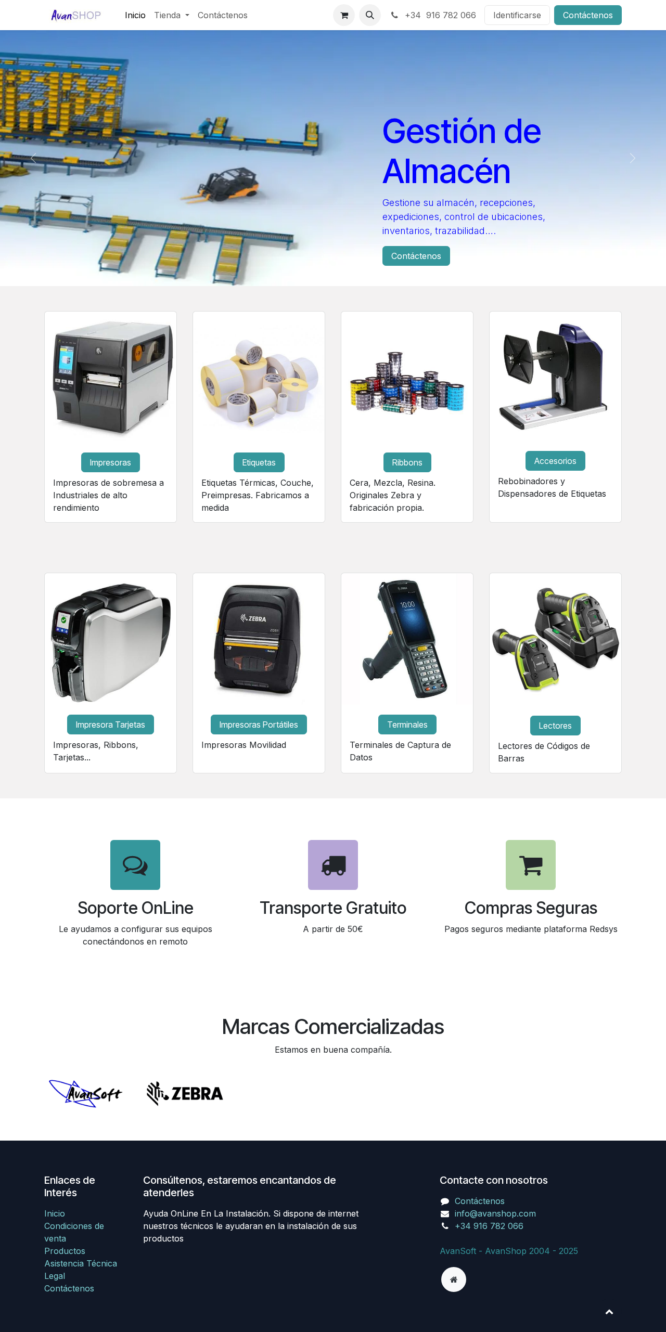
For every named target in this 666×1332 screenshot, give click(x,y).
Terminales (407, 724)
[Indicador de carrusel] (323, 265)
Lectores (555, 725)
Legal (54, 1276)
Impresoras (110, 462)
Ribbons (407, 462)
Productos (64, 1251)
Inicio (54, 1213)
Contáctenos (588, 15)
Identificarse (517, 15)
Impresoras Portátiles (259, 724)
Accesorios (555, 461)
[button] (370, 15)
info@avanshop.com (495, 1213)
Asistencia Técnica (80, 1263)
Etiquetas (259, 462)
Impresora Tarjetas (110, 724)
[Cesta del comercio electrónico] (344, 15)
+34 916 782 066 (439, 15)
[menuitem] (135, 15)
